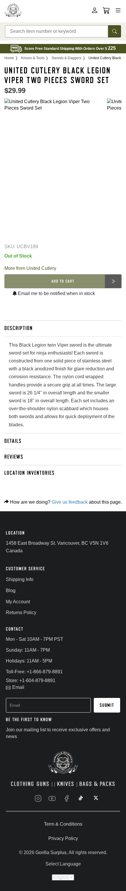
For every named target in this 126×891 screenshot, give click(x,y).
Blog (11, 590)
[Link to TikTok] (80, 798)
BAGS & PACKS (97, 784)
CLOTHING (22, 784)
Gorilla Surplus (51, 852)
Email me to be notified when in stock (56, 293)
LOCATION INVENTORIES (29, 473)
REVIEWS (13, 457)
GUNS (43, 784)
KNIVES (65, 784)
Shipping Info (19, 579)
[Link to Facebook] (66, 798)
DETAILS (13, 441)
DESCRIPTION (18, 328)
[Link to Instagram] (38, 798)
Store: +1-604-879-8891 (30, 680)
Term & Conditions (63, 824)
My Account (18, 601)
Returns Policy (21, 612)
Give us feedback (70, 502)
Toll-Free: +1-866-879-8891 (34, 671)
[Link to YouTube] (52, 798)
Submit (107, 705)
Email (18, 687)
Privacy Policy (63, 838)
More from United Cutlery (30, 268)
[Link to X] (95, 798)
